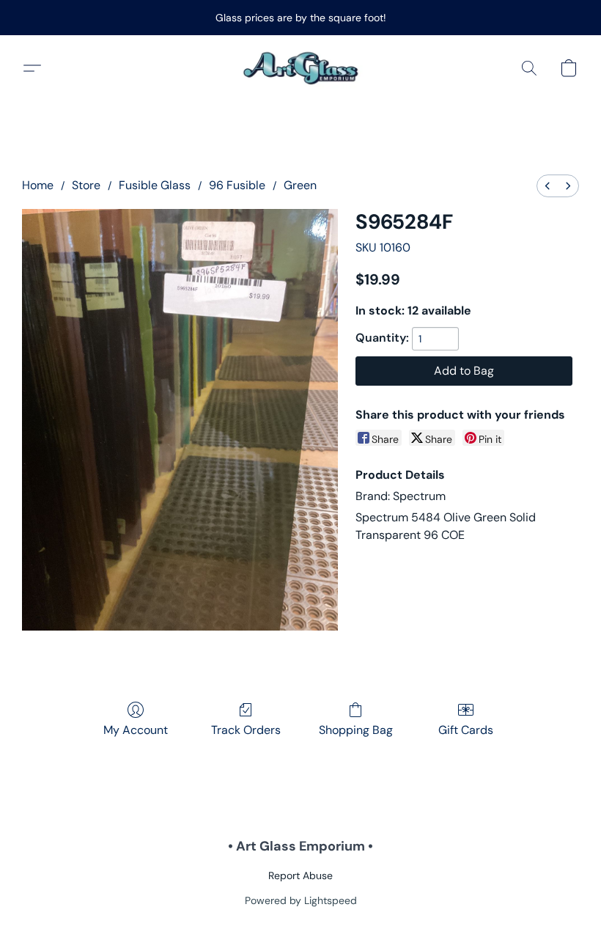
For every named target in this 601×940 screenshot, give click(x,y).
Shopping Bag (356, 730)
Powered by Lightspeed (301, 900)
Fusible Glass (155, 185)
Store (86, 185)
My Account (135, 730)
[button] (301, 68)
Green (300, 185)
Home (38, 185)
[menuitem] (547, 186)
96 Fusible (237, 185)
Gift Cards (465, 730)
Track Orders (246, 730)
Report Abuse (300, 875)
